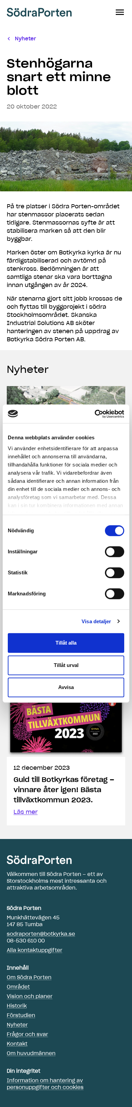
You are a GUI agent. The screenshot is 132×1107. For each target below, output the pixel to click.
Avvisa (66, 687)
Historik (17, 1006)
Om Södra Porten (29, 977)
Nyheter (28, 369)
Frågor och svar (27, 1034)
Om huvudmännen (31, 1053)
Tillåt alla (66, 643)
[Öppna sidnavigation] (119, 12)
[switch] (114, 551)
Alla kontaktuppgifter (34, 950)
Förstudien (21, 1015)
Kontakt (17, 1044)
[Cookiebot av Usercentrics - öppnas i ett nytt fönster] (95, 413)
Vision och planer (29, 996)
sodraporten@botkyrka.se (41, 934)
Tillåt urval (66, 665)
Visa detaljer (96, 621)
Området (18, 987)
